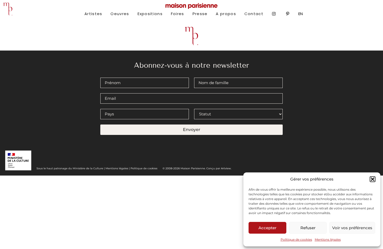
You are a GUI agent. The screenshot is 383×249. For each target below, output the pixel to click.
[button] (372, 179)
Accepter (267, 227)
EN (300, 13)
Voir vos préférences (352, 227)
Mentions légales (328, 239)
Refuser (308, 227)
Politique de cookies (296, 239)
